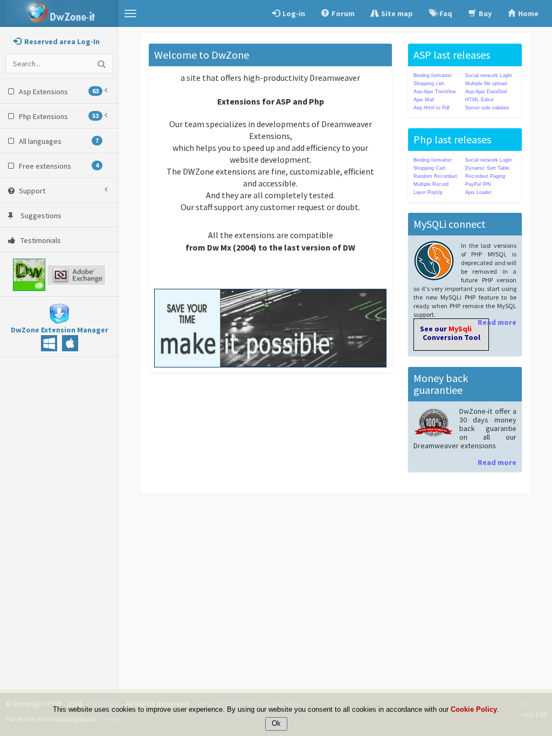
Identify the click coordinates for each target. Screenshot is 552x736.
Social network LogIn (488, 75)
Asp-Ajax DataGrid (486, 91)
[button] (130, 13)
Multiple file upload (486, 83)
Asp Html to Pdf (431, 107)
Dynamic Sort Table (487, 168)
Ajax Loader (478, 192)
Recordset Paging (485, 176)
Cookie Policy (474, 709)
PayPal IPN (478, 184)
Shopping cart (428, 83)
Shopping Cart (429, 168)
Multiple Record (430, 184)
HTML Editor (479, 99)
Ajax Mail (423, 99)
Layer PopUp (428, 192)
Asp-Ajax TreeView (434, 91)
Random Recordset (435, 176)
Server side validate (487, 107)
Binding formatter (432, 75)
